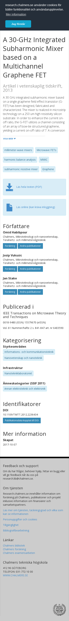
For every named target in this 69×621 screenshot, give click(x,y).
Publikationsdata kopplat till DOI (22, 420)
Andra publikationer (30, 245)
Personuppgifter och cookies (20, 519)
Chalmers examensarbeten (19, 553)
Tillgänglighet (11, 525)
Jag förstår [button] (18, 23)
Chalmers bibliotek (14, 545)
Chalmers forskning (14, 549)
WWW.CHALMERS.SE (15, 575)
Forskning (10, 245)
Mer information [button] (16, 14)
